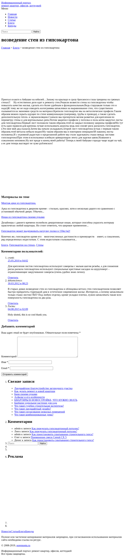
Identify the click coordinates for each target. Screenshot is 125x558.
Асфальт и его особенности (29, 397)
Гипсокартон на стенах (22, 245)
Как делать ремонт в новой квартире (34, 391)
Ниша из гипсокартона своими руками (23, 217)
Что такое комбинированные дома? (33, 414)
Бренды (12, 25)
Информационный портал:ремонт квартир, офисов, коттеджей (21, 4)
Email (5, 368)
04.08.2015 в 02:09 (18, 309)
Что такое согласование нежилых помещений (39, 411)
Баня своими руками (25, 394)
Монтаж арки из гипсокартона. (18, 203)
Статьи (12, 20)
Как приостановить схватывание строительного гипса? (62, 434)
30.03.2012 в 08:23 (18, 283)
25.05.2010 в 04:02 (18, 260)
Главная (12, 14)
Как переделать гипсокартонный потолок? (55, 428)
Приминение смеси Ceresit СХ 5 (49, 437)
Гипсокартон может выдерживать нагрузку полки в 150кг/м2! (35, 231)
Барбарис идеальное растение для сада (35, 403)
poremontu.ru (23, 545)
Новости (12, 17)
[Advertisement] (62, 73)
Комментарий (9, 356)
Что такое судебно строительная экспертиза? (39, 405)
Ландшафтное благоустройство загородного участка (43, 388)
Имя (4, 362)
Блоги (11, 22)
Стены (39, 245)
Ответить (13, 277)
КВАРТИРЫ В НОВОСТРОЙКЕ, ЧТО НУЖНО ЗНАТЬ (45, 400)
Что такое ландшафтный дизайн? (32, 408)
